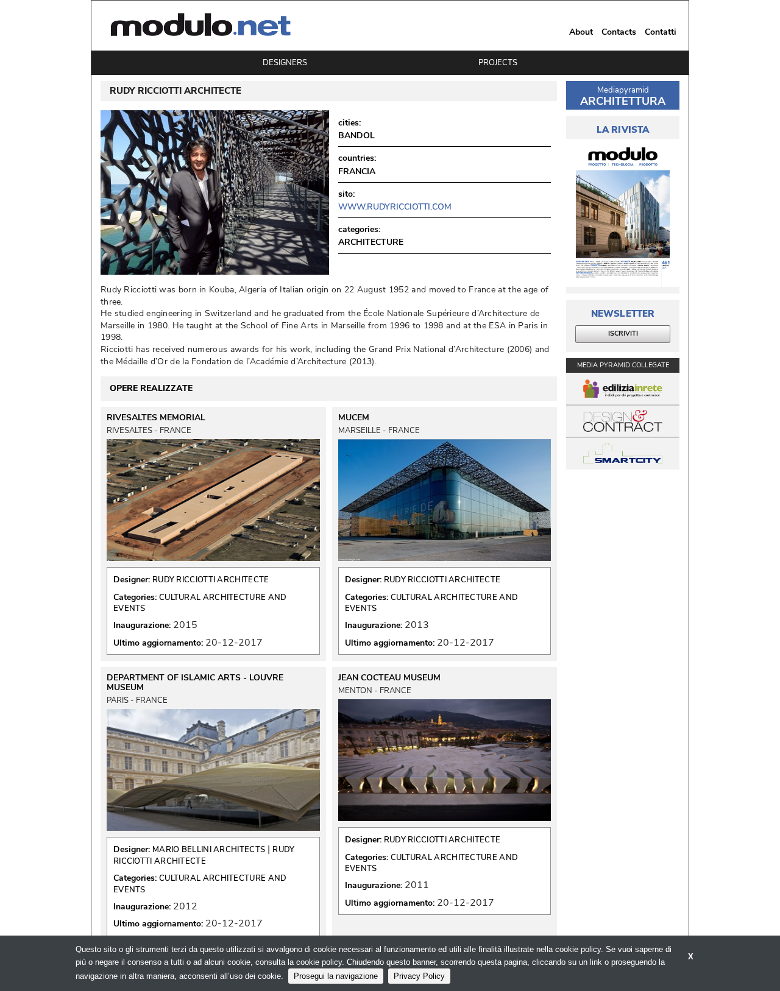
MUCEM (353, 418)
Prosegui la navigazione (336, 976)
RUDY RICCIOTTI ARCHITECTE (210, 579)
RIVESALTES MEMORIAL (156, 418)
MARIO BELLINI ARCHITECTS (208, 849)
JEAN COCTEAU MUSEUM (389, 678)
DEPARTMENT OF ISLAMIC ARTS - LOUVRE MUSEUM (195, 683)
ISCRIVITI (623, 333)
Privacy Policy (419, 976)
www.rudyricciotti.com (395, 207)
